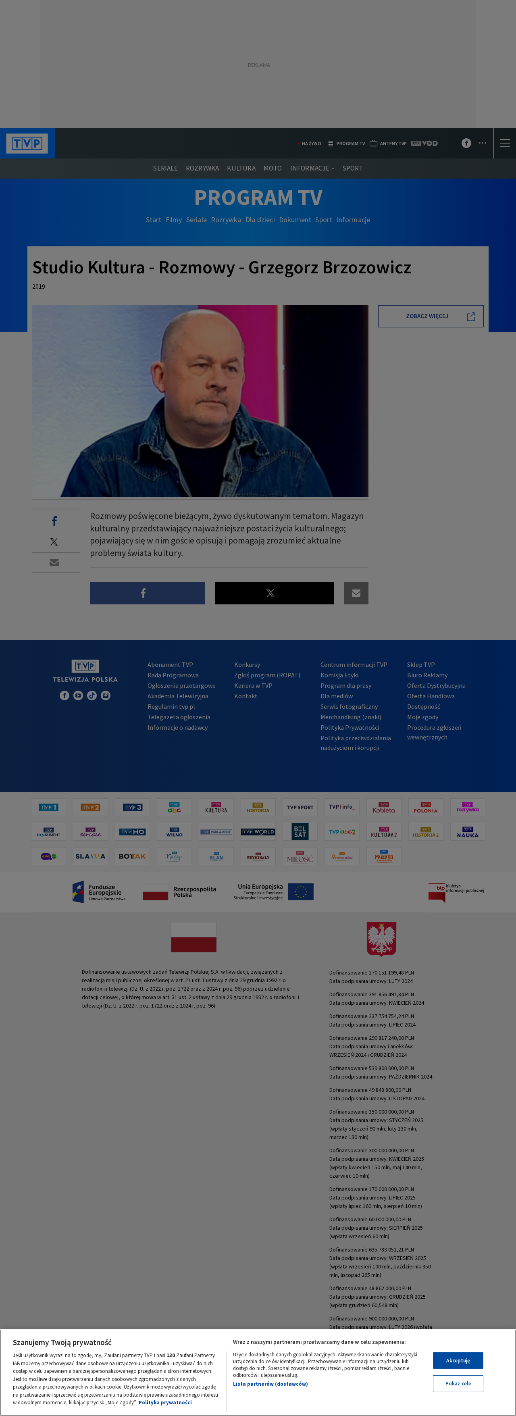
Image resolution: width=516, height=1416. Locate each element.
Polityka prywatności (165, 1402)
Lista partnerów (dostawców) (270, 1384)
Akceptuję (458, 1360)
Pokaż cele (458, 1383)
